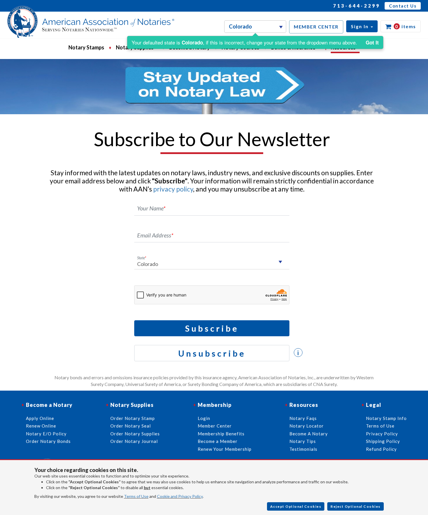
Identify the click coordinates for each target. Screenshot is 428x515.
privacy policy (173, 189)
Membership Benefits (221, 433)
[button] (362, 26)
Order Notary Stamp (132, 418)
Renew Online (41, 425)
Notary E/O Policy (46, 433)
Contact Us (402, 5)
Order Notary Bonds (48, 441)
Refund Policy (381, 449)
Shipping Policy (383, 441)
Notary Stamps (86, 47)
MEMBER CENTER (316, 26)
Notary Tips (302, 441)
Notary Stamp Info (386, 418)
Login (204, 418)
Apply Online (40, 418)
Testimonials (303, 449)
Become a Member (218, 441)
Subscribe (212, 328)
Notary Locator (306, 425)
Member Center (215, 425)
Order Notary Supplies (135, 433)
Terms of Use (136, 496)
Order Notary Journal (134, 441)
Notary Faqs (303, 418)
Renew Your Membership (225, 449)
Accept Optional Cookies (295, 506)
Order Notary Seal (130, 425)
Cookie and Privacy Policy (180, 496)
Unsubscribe (212, 353)
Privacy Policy (382, 433)
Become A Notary (308, 433)
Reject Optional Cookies (355, 506)
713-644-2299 (356, 5)
